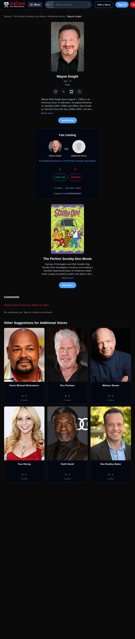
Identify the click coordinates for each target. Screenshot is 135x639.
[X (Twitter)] (63, 91)
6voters (24, 400)
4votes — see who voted (67, 188)
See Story (67, 285)
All (48, 4)
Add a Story (103, 4)
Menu (37, 4)
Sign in (122, 4)
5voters (67, 400)
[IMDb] (71, 91)
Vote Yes (60, 177)
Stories (7, 16)
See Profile (68, 120)
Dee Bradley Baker (110, 464)
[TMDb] (79, 91)
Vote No (75, 177)
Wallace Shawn (110, 385)
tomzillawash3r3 (74, 193)
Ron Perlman (67, 385)
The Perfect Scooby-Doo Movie (29, 16)
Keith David (67, 464)
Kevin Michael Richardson (24, 385)
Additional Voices (56, 16)
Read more (47, 113)
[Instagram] (55, 91)
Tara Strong (24, 464)
